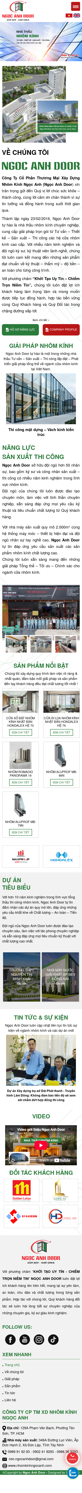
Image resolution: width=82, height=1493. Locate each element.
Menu (75, 6)
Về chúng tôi (14, 1371)
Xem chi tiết (20, 732)
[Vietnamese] (69, 14)
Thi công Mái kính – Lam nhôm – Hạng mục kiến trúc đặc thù (41, 432)
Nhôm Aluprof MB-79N (20, 824)
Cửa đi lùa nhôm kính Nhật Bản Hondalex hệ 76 (61, 721)
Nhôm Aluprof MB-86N (61, 774)
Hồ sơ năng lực (22, 329)
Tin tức (10, 1392)
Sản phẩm (12, 1385)
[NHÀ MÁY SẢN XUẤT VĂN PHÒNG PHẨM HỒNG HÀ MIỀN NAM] (60, 977)
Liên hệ (10, 1399)
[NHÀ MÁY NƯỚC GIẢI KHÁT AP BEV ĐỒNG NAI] (21, 977)
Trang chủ (12, 1364)
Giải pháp (12, 1378)
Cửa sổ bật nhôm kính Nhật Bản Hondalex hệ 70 (20, 721)
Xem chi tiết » (40, 320)
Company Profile (63, 329)
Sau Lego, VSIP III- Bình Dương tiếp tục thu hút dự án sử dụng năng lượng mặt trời (41, 1093)
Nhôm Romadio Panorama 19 (20, 774)
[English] (76, 14)
